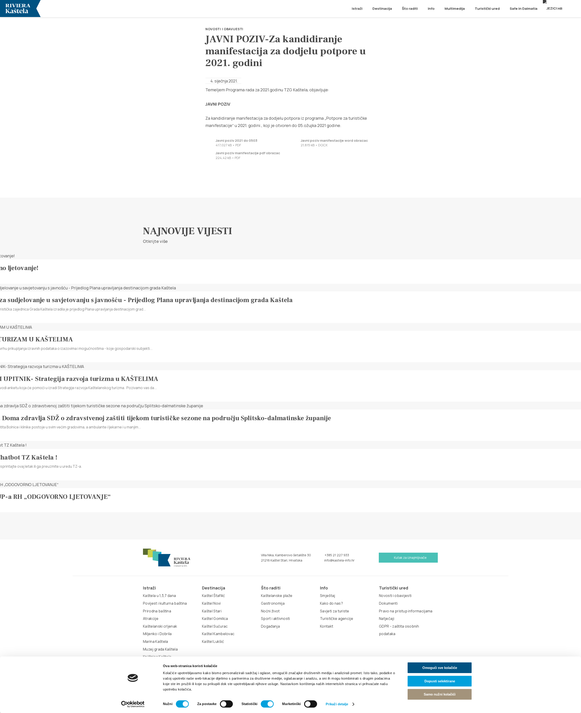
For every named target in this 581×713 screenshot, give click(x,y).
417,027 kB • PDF (236, 142)
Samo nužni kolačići (439, 694)
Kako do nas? (331, 603)
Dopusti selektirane (439, 681)
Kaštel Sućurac (215, 626)
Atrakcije (150, 618)
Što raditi (410, 8)
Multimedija (455, 8)
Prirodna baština (157, 611)
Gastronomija (273, 603)
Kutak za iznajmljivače (410, 557)
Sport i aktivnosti (275, 618)
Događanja (270, 626)
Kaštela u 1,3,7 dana (159, 595)
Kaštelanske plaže (276, 595)
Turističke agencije (336, 618)
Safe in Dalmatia (523, 8)
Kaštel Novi (211, 603)
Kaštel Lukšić (213, 641)
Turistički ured (487, 8)
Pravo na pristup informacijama (406, 611)
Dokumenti (388, 603)
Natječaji (386, 618)
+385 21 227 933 (336, 555)
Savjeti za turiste (334, 611)
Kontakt (326, 626)
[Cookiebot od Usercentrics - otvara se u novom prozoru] (133, 704)
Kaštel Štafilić (213, 595)
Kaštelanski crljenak (160, 626)
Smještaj (327, 595)
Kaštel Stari (212, 611)
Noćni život (270, 611)
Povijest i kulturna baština (165, 603)
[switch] (226, 704)
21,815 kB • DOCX (334, 142)
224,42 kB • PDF (248, 155)
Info (431, 8)
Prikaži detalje (337, 704)
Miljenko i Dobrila (157, 633)
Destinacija (382, 8)
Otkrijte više (156, 241)
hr (559, 8)
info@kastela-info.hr (339, 560)
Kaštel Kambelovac (218, 633)
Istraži (357, 8)
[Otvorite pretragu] (574, 8)
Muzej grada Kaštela (160, 649)
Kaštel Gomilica (215, 618)
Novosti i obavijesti (224, 29)
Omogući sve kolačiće (439, 668)
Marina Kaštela (155, 641)
